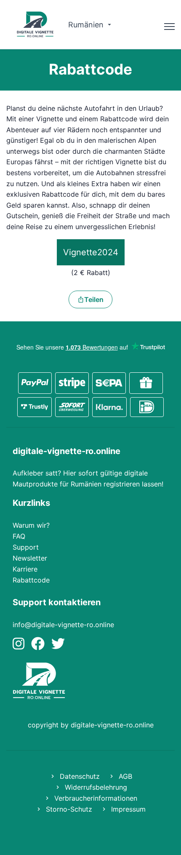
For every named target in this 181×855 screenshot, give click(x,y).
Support (26, 547)
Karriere (25, 569)
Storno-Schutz (68, 809)
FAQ (19, 536)
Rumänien (87, 24)
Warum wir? (31, 525)
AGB (124, 776)
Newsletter (30, 558)
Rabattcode (31, 580)
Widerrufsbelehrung (95, 787)
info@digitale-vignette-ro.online (63, 624)
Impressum (127, 809)
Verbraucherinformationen (94, 798)
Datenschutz (79, 776)
